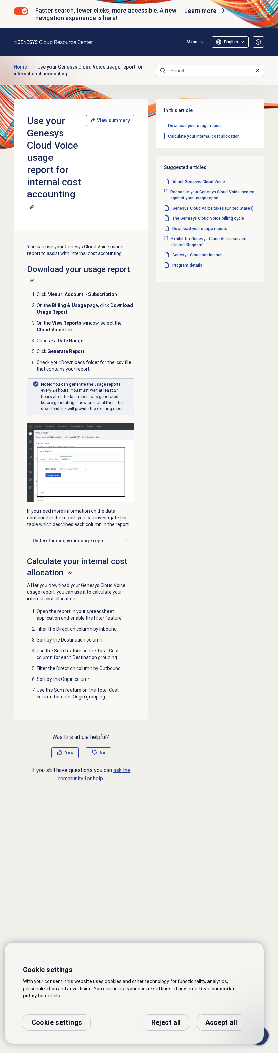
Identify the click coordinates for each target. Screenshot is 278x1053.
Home (20, 67)
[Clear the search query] (257, 70)
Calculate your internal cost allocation (204, 136)
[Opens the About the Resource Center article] (258, 42)
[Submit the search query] (163, 70)
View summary (113, 120)
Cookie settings (57, 1022)
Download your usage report (194, 125)
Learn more (200, 10)
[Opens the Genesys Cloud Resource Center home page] (54, 41)
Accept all (221, 1022)
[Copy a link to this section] (32, 206)
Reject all (166, 1022)
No (102, 752)
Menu (192, 42)
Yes (69, 752)
